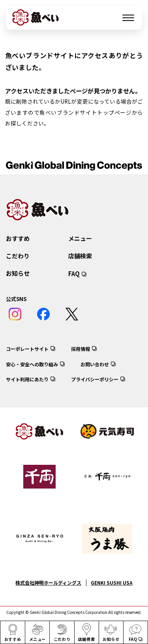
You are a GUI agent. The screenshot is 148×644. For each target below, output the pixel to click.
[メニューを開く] (128, 18)
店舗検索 (80, 256)
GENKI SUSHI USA (112, 582)
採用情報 (80, 348)
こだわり (18, 256)
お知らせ (18, 273)
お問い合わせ (95, 364)
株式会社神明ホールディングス (48, 582)
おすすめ (18, 238)
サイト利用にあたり (27, 379)
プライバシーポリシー (94, 379)
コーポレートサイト (27, 348)
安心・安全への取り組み (32, 364)
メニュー (80, 238)
